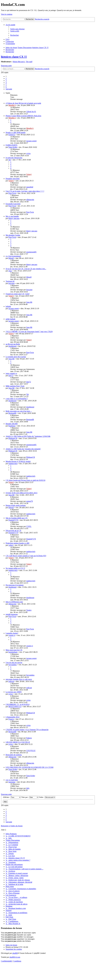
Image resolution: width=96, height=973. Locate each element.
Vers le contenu (6, 14)
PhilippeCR (12, 438)
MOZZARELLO (14, 707)
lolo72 (10, 376)
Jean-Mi (29, 302)
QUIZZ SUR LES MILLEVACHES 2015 (21, 493)
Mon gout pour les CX (14, 650)
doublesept (12, 346)
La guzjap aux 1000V (14, 692)
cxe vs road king (12, 780)
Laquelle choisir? (12, 633)
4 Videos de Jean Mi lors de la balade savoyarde (23, 103)
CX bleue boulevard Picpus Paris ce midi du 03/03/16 (25, 480)
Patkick (29, 738)
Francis (11, 719)
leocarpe (11, 283)
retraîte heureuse (12, 614)
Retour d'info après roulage (16, 505)
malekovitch (12, 464)
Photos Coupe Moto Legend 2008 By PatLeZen (23, 116)
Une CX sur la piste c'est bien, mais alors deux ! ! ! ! (25, 191)
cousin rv (11, 635)
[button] (9, 89)
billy (28, 788)
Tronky (29, 610)
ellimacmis (30, 200)
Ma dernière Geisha (13, 235)
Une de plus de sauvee (14, 663)
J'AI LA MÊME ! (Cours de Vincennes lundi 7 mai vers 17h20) (29, 332)
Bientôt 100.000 (12, 424)
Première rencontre (13, 179)
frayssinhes (12, 665)
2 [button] (6, 78)
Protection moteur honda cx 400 (17, 543)
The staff (29, 62)
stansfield (29, 187)
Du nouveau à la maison (15, 585)
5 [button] (6, 85)
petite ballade (10, 319)
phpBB (15, 953)
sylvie (28, 153)
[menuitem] (17, 29)
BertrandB (12, 413)
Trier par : (25, 797)
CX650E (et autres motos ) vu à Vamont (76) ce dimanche (27, 730)
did (9, 160)
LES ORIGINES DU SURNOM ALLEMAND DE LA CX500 (29, 767)
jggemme (11, 782)
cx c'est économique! (13, 256)
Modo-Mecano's (19, 62)
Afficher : (6, 797)
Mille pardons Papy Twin (15, 386)
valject (10, 545)
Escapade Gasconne (13, 204)
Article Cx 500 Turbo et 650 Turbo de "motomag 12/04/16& (28, 436)
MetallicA (12, 105)
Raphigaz (11, 426)
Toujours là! (10, 281)
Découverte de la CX (13, 531)
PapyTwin (12, 193)
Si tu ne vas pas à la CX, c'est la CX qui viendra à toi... (26, 269)
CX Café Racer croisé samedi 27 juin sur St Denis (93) (26, 556)
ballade (8, 306)
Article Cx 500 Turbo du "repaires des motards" (23, 449)
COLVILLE (30, 751)
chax (10, 271)
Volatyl (28, 174)
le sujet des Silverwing (14, 158)
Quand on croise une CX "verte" (18, 294)
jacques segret (31, 141)
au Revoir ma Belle (13, 344)
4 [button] (6, 83)
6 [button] (6, 87)
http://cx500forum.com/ (14, 602)
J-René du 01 (31, 112)
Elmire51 (11, 135)
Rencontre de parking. (14, 755)
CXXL (28, 526)
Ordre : (42, 797)
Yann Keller (12, 147)
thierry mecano (13, 218)
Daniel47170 (13, 520)
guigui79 (29, 501)
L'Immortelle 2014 (12, 717)
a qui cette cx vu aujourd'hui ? (17, 399)
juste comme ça (11, 373)
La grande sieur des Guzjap (16, 357)
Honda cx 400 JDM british (15, 132)
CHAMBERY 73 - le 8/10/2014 (17, 704)
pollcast (11, 681)
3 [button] (6, 81)
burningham (12, 652)
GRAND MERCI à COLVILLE (18, 742)
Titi (27, 394)
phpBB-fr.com (14, 957)
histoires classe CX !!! (14, 56)
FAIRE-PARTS (11, 145)
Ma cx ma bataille (12, 216)
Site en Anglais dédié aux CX (17, 518)
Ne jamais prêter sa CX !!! (15, 568)
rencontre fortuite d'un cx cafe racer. (19, 679)
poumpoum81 (31, 252)
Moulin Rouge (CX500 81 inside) (18, 461)
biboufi (11, 258)
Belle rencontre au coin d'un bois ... (19, 411)
